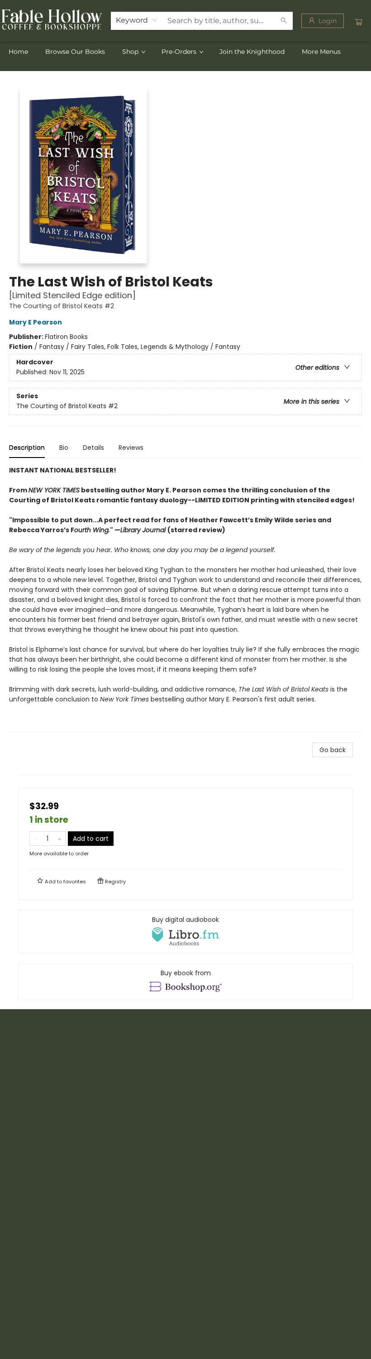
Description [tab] (27, 447)
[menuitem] (18, 51)
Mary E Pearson (35, 322)
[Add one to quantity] (59, 839)
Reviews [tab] (131, 447)
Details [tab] (93, 447)
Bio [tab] (63, 447)
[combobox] (137, 20)
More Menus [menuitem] (321, 52)
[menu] (185, 51)
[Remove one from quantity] (35, 839)
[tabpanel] (185, 598)
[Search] (284, 21)
